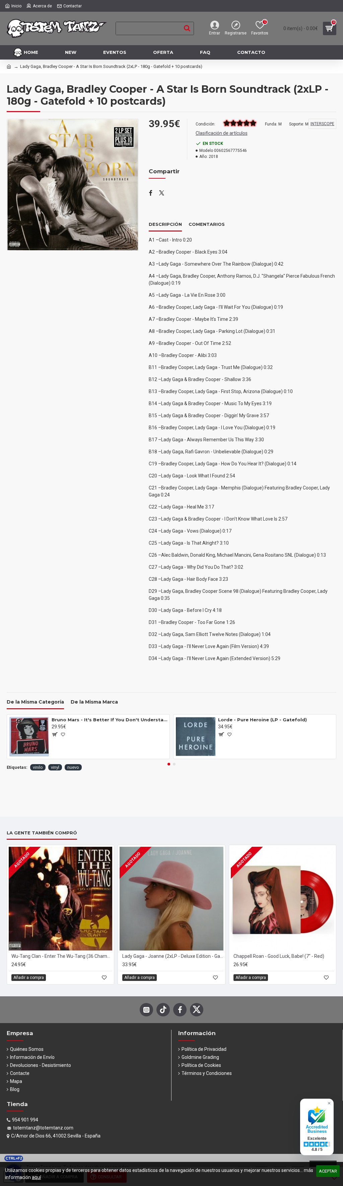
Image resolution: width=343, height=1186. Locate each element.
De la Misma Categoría (35, 702)
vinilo (38, 767)
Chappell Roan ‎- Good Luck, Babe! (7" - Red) (278, 956)
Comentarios (207, 224)
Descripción (165, 224)
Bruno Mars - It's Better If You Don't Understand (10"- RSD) (109, 719)
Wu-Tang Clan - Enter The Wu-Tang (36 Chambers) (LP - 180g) (61, 956)
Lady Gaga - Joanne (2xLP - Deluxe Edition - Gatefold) (172, 956)
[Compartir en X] (161, 193)
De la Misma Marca (94, 702)
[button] (168, 764)
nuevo (73, 767)
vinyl (55, 767)
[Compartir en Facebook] (150, 193)
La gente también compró (42, 832)
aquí (36, 1177)
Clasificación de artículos (222, 133)
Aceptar (328, 1171)
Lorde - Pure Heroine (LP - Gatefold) (262, 719)
